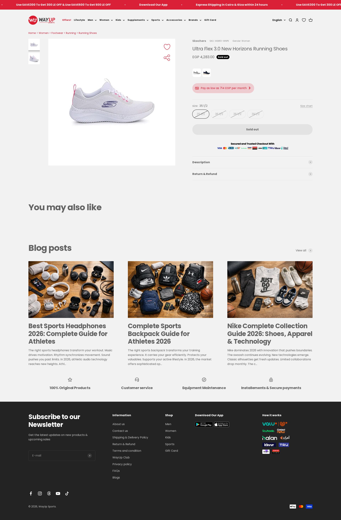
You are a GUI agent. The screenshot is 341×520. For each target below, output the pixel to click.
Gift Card (210, 20)
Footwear (57, 33)
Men (90, 20)
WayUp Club (121, 457)
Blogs (116, 477)
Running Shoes (88, 33)
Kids (118, 20)
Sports (155, 20)
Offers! (66, 20)
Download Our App (134, 5)
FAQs (116, 471)
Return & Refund (123, 444)
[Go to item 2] (34, 59)
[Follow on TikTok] (67, 493)
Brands (193, 20)
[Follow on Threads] (49, 493)
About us (118, 424)
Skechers (199, 41)
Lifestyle (79, 20)
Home (32, 33)
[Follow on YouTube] (58, 493)
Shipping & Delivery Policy (130, 437)
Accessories (174, 20)
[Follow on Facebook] (30, 493)
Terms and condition (126, 451)
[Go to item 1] (34, 45)
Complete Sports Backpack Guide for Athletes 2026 (159, 333)
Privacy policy (122, 464)
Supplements (136, 20)
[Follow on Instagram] (39, 493)
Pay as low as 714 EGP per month (224, 88)
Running (71, 33)
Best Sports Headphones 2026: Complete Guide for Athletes (67, 333)
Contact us (120, 431)
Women (104, 20)
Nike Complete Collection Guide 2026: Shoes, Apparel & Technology (269, 333)
